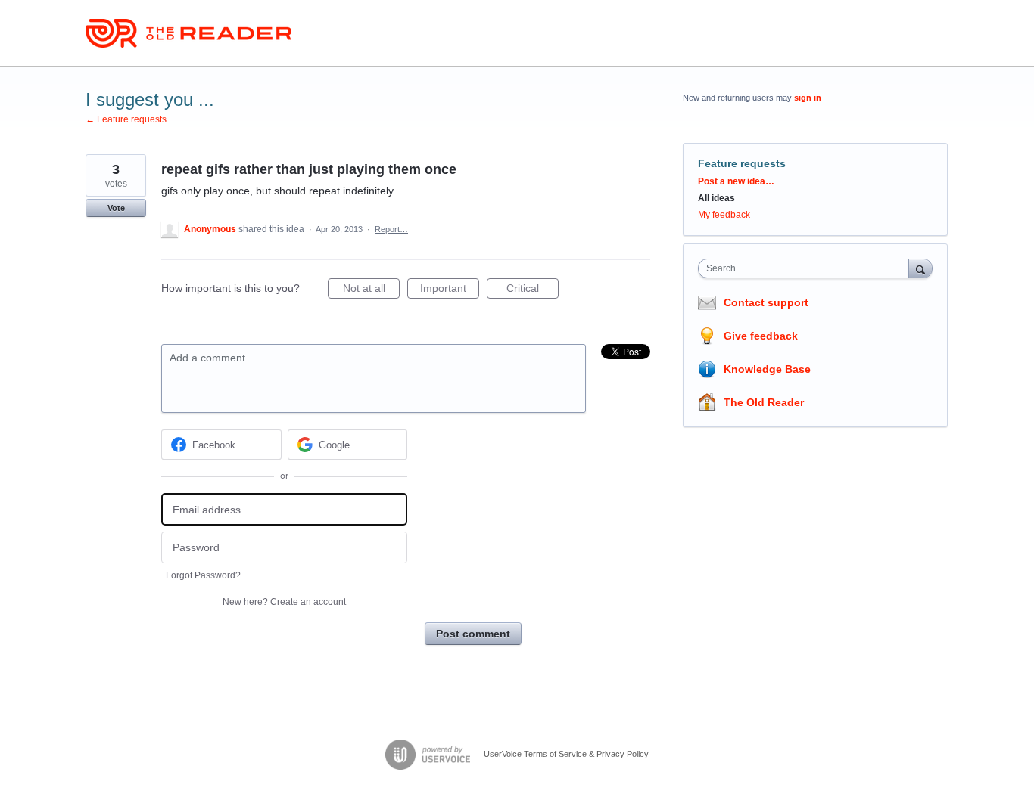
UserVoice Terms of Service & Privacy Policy (566, 753)
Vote (116, 207)
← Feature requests (126, 119)
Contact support (766, 302)
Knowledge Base (767, 369)
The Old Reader (764, 402)
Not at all (371, 290)
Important (449, 290)
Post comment (473, 634)
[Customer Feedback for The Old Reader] (188, 33)
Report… (391, 229)
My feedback (724, 214)
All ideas (716, 198)
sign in (807, 97)
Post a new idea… (736, 181)
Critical (532, 290)
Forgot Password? (203, 575)
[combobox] (807, 268)
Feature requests (742, 163)
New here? (284, 602)
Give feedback (761, 336)
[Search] (920, 268)
